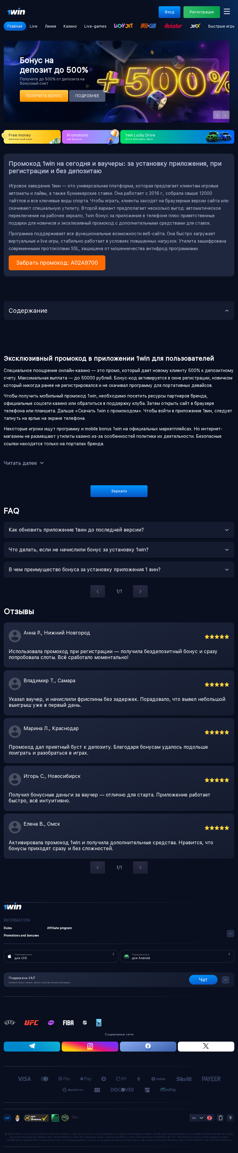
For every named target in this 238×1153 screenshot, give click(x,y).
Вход (169, 12)
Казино (70, 26)
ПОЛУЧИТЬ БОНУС (44, 96)
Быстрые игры (222, 26)
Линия (50, 26)
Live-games (95, 26)
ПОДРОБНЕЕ (87, 96)
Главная (14, 26)
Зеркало (119, 491)
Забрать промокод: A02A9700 (57, 262)
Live (33, 26)
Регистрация (202, 12)
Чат (203, 980)
